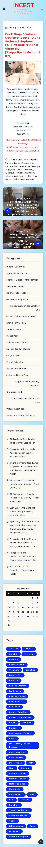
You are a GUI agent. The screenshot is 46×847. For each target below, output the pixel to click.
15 (32, 607)
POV (11, 800)
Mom (11, 768)
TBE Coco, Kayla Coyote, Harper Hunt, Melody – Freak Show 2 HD (24, 484)
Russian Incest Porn (16, 368)
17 (9, 612)
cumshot (30, 670)
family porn (15, 691)
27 (23, 616)
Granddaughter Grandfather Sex (25, 307)
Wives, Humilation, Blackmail (20, 415)
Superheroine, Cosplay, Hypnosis (28, 383)
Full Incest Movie (15, 286)
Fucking (8, 173)
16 (37, 607)
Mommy (32, 176)
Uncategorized (14, 392)
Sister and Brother (18, 815)
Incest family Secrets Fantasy (19, 745)
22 (32, 612)
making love (17, 176)
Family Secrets (16, 701)
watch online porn (18, 836)
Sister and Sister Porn (17, 375)
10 (9, 607)
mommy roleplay (17, 773)
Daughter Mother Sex (17, 273)
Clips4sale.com (29, 163)
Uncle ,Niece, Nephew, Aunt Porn (26, 400)
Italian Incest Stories (17, 342)
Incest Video (15, 763)
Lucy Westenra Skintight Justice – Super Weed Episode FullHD (22, 511)
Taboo (12, 821)
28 (28, 616)
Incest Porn (12, 335)
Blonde (8, 163)
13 (23, 607)
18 (14, 612)
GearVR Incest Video (17, 292)
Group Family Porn (16, 322)
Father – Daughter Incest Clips (22, 279)
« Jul (8, 625)
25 (13, 616)
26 (18, 616)
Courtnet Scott (12, 166)
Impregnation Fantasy (20, 733)
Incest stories (16, 757)
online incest (15, 794)
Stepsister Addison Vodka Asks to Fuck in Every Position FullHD (23, 453)
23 (37, 612)
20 (23, 612)
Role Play (14, 805)
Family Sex (28, 169)
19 (18, 612)
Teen (32, 826)
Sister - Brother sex (19, 810)
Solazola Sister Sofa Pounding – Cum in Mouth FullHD (23, 570)
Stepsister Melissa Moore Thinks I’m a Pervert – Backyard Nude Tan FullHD (23, 543)
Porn (32, 794)
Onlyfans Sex (13, 355)
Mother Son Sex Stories (18, 349)
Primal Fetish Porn (15, 362)
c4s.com (16, 163)
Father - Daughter (18, 712)
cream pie (25, 166)
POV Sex (25, 179)
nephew (16, 179)
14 (28, 607)
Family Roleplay (17, 696)
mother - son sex (17, 778)
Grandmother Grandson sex (21, 316)
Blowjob (13, 654)
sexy (32, 179)
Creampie (35, 166)
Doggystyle (10, 169)
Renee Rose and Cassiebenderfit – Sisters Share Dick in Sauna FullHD (23, 556)
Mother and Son (17, 784)
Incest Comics (13, 329)
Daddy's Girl (15, 675)
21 (28, 612)
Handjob (27, 723)
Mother (8, 179)
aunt (20, 159)
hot (14, 173)
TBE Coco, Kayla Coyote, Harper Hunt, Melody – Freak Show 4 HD (24, 498)
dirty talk (13, 680)
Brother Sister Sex (15, 266)
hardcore (14, 728)
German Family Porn (17, 299)
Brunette (29, 654)
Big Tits (29, 649)
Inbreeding (22, 173)
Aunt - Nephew (30, 159)
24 (9, 616)
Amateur (13, 159)
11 (13, 607)
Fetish (12, 723)
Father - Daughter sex (20, 717)
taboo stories (16, 826)
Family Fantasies (17, 686)
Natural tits (14, 789)
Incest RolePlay (17, 752)
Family (20, 169)
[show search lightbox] (42, 9)
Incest (31, 173)
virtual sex (14, 831)
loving (8, 176)
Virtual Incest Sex (15, 408)
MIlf (25, 176)
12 (18, 607)
